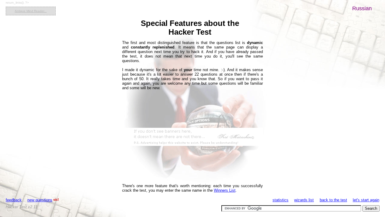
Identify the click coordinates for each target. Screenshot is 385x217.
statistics (280, 200)
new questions (39, 200)
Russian (362, 8)
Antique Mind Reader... (31, 11)
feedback (14, 200)
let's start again (366, 200)
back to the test (333, 200)
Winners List (225, 190)
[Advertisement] (192, 137)
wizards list (304, 200)
